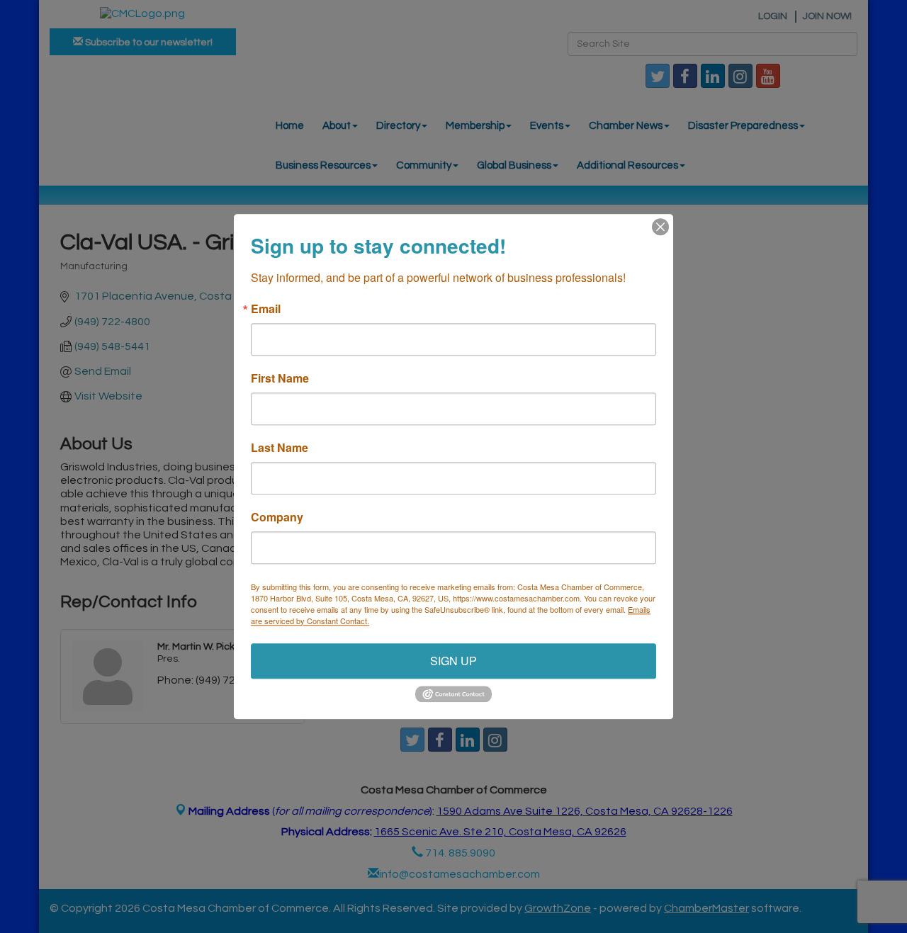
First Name (280, 378)
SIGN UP (453, 660)
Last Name (279, 447)
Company (277, 517)
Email (266, 309)
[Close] (660, 226)
